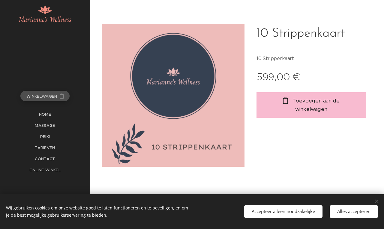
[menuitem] (45, 114)
